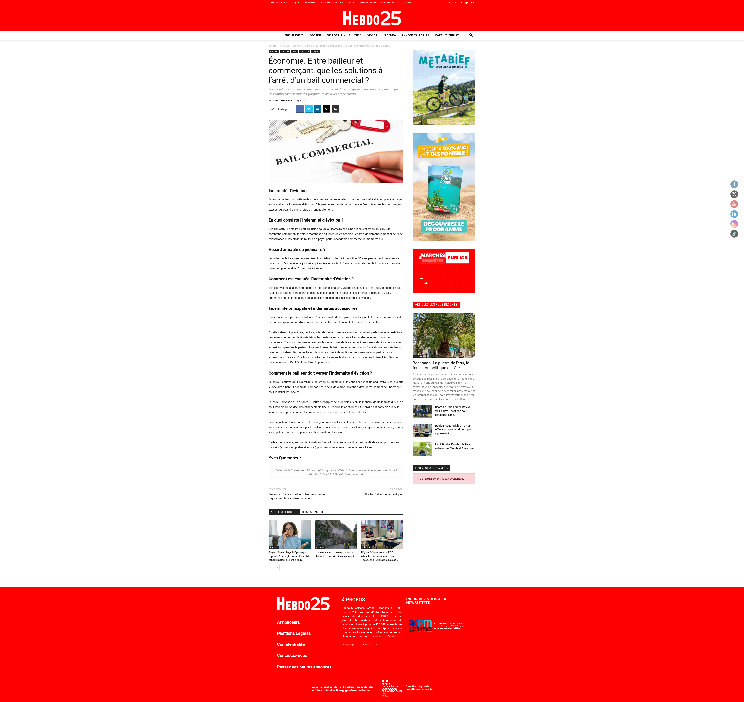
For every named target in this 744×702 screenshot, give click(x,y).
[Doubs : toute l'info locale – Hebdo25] (372, 18)
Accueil (272, 45)
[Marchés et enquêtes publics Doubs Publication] (444, 292)
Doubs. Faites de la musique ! (384, 494)
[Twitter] (467, 2)
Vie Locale (335, 35)
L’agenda (389, 35)
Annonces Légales (415, 35)
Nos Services (294, 35)
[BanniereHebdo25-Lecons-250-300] (444, 124)
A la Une (284, 45)
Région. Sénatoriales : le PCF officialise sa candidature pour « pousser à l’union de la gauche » (379, 556)
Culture (355, 35)
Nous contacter (329, 2)
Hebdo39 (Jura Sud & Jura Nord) (396, 2)
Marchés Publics (447, 35)
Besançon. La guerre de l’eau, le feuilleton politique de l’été (441, 365)
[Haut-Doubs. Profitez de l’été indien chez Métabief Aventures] (422, 449)
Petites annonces (367, 2)
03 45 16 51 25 (347, 2)
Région (315, 51)
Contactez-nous (292, 655)
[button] (470, 35)
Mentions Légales (294, 633)
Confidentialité (291, 644)
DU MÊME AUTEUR (313, 512)
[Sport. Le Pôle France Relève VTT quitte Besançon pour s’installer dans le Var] (422, 411)
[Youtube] (472, 2)
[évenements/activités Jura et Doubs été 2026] (444, 240)
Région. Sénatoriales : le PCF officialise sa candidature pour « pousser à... (454, 429)
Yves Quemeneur (282, 100)
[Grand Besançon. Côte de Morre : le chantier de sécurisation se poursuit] (336, 534)
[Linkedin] (461, 2)
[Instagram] (455, 2)
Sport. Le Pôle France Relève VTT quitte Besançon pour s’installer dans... (453, 411)
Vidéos (372, 35)
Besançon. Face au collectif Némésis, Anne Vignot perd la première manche (297, 496)
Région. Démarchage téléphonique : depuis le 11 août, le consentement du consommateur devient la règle (289, 556)
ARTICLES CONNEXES (284, 512)
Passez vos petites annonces (304, 667)
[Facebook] (449, 2)
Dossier (315, 35)
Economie (285, 51)
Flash (295, 51)
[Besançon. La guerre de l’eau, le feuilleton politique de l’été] (444, 335)
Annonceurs (288, 622)
